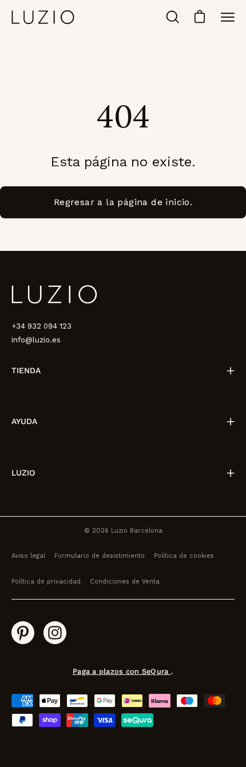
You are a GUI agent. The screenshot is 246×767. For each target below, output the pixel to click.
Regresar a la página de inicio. (123, 202)
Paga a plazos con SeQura (121, 671)
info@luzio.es (36, 339)
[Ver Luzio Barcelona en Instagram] (54, 632)
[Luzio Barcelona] (42, 16)
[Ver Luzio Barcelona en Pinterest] (22, 632)
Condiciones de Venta (125, 581)
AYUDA (24, 421)
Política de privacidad (46, 581)
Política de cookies (184, 556)
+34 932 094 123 (41, 326)
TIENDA (26, 370)
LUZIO (23, 472)
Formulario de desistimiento (99, 556)
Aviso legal (28, 556)
